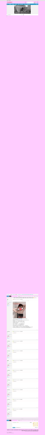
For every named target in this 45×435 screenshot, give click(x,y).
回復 (10, 420)
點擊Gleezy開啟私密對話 (20, 4)
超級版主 (8, 303)
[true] (23, 14)
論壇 (7, 4)
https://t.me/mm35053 (20, 319)
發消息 (8, 305)
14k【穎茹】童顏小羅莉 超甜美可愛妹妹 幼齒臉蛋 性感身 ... (27, 294)
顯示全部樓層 (21, 299)
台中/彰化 (13, 4)
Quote (16, 422)
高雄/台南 (16, 4)
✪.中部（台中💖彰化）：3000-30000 (17, 294)
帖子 (21, 14)
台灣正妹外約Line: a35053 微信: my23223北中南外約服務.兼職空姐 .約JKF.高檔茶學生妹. (7, 294)
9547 (9, 304)
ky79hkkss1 (8, 399)
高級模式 (31, 422)
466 (9, 353)
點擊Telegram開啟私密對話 (27, 4)
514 (9, 392)
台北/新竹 (10, 4)
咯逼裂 (8, 360)
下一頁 (36, 296)
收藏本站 (10, 0)
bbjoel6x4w (8, 389)
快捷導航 (37, 4)
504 (9, 382)
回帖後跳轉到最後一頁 (18, 427)
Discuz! (10, 432)
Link (15, 422)
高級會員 (8, 345)
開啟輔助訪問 (37, 0)
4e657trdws (8, 331)
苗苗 (7, 299)
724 (9, 366)
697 (9, 356)
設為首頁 (8, 0)
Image (14, 422)
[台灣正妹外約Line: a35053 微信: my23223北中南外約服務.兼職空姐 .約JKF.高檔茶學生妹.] (9, 2)
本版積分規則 (36, 427)
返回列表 (19, 296)
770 (9, 395)
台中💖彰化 (11, 294)
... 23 (31, 296)
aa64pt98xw (8, 370)
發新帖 (8, 420)
